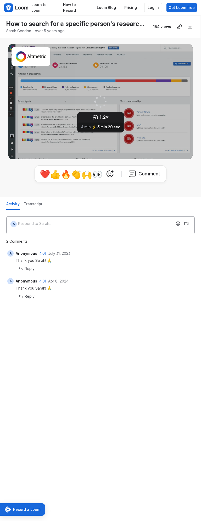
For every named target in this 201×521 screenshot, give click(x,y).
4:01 (42, 253)
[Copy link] (179, 27)
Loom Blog (106, 7)
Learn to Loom (39, 7)
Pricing (130, 7)
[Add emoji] (178, 223)
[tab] (13, 205)
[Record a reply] (186, 223)
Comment (149, 173)
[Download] (190, 27)
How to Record (69, 7)
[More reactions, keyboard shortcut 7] (110, 174)
